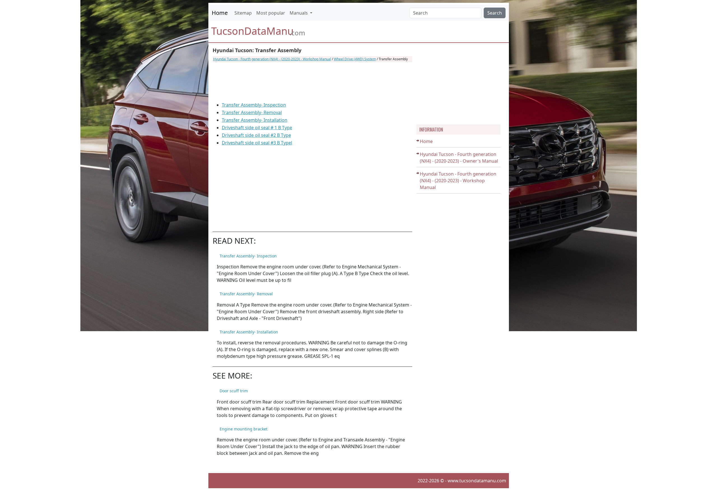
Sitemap (243, 13)
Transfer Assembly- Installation (254, 120)
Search (494, 13)
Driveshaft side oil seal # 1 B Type (257, 128)
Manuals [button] (299, 13)
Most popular (270, 13)
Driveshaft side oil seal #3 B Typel (257, 143)
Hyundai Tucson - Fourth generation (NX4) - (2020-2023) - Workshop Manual (272, 59)
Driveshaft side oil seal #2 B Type (256, 135)
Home (220, 13)
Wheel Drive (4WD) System (355, 59)
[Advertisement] (312, 82)
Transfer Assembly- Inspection (254, 105)
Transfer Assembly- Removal (252, 112)
